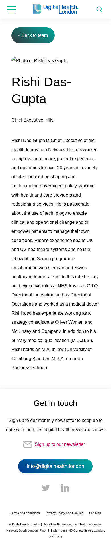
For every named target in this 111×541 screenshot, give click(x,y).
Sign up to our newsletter (60, 444)
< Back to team (33, 35)
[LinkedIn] (65, 488)
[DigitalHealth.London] (55, 9)
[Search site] (99, 9)
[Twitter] (46, 488)
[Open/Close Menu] (11, 9)
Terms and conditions (25, 513)
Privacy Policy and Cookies (64, 513)
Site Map (95, 513)
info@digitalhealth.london (55, 466)
